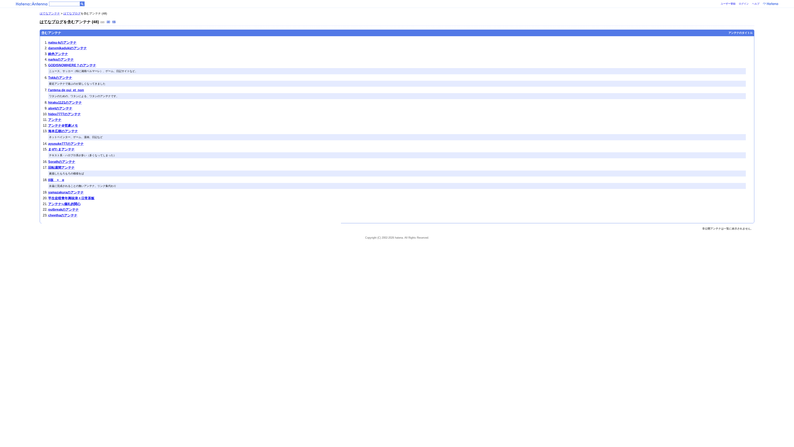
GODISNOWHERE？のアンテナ (72, 65)
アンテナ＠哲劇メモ (63, 125)
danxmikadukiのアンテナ (67, 48)
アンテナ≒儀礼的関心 (64, 204)
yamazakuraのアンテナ (66, 192)
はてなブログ (72, 13)
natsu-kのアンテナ (62, 42)
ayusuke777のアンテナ (66, 143)
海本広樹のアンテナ (63, 131)
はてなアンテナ (50, 13)
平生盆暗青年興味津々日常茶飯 (71, 198)
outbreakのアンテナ (63, 209)
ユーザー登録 (728, 3)
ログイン (744, 3)
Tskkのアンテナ (60, 77)
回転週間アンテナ (61, 167)
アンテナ (54, 119)
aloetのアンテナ (60, 108)
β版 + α (56, 180)
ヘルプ (755, 3)
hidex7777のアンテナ (64, 114)
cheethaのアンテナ (62, 215)
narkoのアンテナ (61, 59)
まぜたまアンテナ (61, 149)
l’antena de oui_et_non (66, 90)
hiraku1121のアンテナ (65, 102)
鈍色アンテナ (58, 54)
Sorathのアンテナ (61, 161)
